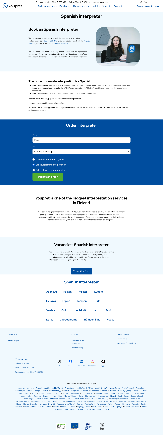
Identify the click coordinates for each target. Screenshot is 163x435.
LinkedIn (81, 366)
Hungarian (135, 393)
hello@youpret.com (22, 363)
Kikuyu (80, 396)
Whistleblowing (77, 347)
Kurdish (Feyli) (28, 398)
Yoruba (106, 409)
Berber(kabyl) (55, 391)
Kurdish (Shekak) (23, 401)
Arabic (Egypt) (57, 388)
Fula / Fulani (74, 393)
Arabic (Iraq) (70, 388)
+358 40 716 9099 (82, 2)
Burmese (84, 391)
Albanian (22, 388)
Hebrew (120, 393)
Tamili (100, 406)
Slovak (41, 406)
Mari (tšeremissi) (120, 401)
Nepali (18, 404)
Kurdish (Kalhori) (101, 398)
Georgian (89, 393)
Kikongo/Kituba (70, 396)
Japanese (37, 396)
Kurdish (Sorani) (38, 401)
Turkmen (135, 406)
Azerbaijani (20, 391)
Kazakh (46, 396)
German (98, 393)
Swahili (63, 406)
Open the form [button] (81, 271)
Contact (75, 334)
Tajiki (94, 406)
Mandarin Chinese (95, 401)
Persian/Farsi (90, 404)
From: (34, 135)
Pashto (80, 404)
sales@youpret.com (101, 2)
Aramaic (39, 388)
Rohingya (126, 404)
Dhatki (26, 393)
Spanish (56, 406)
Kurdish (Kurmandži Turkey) (61, 398)
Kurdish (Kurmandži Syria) (83, 398)
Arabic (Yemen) (128, 388)
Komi (120, 396)
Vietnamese (90, 409)
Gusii (113, 393)
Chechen (112, 391)
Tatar (106, 406)
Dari (20, 393)
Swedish (72, 406)
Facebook (70, 366)
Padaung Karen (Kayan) (66, 404)
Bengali (37, 391)
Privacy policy (122, 339)
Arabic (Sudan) (101, 388)
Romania (135, 404)
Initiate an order (48, 176)
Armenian (140, 388)
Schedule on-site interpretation (51, 170)
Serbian (19, 406)
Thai (112, 406)
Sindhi (26, 406)
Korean (126, 396)
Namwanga (141, 401)
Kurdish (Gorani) (42, 398)
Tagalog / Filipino (83, 406)
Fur (82, 393)
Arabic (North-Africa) (85, 388)
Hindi (127, 393)
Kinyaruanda (90, 396)
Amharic (30, 388)
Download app (13, 334)
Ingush (22, 396)
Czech (144, 391)
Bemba (29, 391)
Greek (106, 393)
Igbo (142, 393)
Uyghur (73, 409)
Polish (110, 404)
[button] (65, 6)
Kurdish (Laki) (135, 398)
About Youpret (13, 340)
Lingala (62, 401)
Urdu (66, 409)
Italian (29, 396)
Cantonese (94, 391)
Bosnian (66, 391)
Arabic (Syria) (114, 388)
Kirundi (113, 396)
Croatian (136, 391)
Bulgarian (75, 391)
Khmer (53, 396)
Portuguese (101, 404)
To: (33, 146)
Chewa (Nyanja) (124, 391)
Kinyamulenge (102, 396)
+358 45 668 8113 (58, 2)
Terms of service (123, 334)
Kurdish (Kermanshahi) (119, 398)
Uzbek (80, 409)
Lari (48, 401)
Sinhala (33, 406)
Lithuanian (71, 401)
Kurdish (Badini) (137, 396)
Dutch (33, 393)
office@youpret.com (60, 43)
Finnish (65, 393)
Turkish (127, 406)
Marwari (132, 401)
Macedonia (82, 401)
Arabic (46, 388)
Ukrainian (58, 409)
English (146, 2)
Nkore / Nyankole (30, 404)
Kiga (60, 396)
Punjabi (117, 404)
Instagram (92, 366)
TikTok (103, 366)
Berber (45, 391)
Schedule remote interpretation (51, 164)
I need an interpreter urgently (50, 159)
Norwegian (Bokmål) (47, 404)
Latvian (54, 401)
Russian (143, 404)
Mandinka (108, 401)
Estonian (49, 393)
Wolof (99, 409)
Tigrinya (119, 406)
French (57, 393)
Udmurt (144, 406)
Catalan (104, 391)
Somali (48, 406)
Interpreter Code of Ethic (126, 343)
